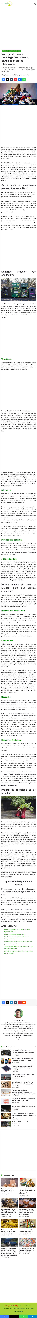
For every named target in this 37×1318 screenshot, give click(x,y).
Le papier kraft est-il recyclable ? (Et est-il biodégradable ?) (7, 1190)
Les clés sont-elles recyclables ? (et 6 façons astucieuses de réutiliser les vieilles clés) (23, 1083)
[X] (7, 1002)
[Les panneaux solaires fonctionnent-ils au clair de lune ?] (6, 1108)
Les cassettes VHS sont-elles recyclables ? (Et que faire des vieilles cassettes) (23, 1052)
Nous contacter (17, 1308)
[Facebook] (3, 1002)
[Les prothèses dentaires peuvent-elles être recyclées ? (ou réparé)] (6, 1101)
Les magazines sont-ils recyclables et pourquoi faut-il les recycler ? (26, 1231)
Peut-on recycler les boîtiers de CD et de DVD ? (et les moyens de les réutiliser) (23, 1068)
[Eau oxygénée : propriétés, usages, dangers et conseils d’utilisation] (6, 1061)
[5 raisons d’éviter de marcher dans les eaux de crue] (6, 1124)
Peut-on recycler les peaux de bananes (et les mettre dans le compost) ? (9, 1231)
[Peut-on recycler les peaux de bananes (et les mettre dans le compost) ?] (9, 1223)
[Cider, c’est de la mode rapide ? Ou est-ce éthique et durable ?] (6, 1077)
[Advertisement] (18, 27)
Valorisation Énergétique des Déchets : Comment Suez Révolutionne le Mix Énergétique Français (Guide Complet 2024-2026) (9, 1252)
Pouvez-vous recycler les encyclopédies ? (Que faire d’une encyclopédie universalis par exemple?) (24, 1092)
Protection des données (28, 1308)
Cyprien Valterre (7, 75)
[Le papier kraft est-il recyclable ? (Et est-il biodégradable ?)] (9, 1182)
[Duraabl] (9, 3)
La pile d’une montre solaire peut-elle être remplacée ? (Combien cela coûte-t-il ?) (24, 1115)
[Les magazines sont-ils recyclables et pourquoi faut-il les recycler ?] (27, 1223)
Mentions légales (18, 1311)
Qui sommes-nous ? (8, 1308)
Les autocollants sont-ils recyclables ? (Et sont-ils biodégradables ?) (26, 1250)
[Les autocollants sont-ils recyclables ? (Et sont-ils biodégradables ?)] (27, 1242)
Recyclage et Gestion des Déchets (11, 50)
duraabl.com (29, 1306)
